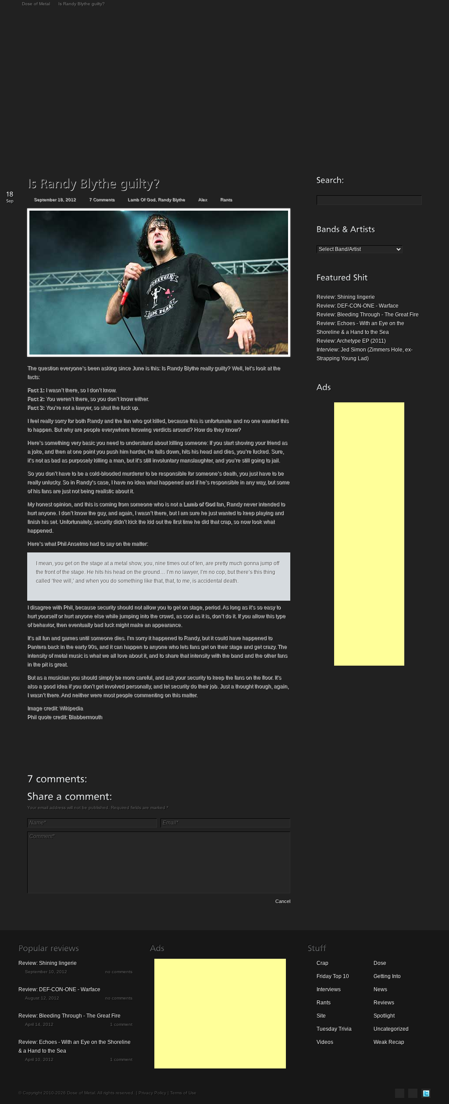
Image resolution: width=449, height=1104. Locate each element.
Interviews (329, 989)
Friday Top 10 (333, 976)
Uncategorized (391, 1029)
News (380, 989)
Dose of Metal (36, 3)
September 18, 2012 (55, 199)
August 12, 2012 (42, 998)
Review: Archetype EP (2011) (351, 341)
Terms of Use (183, 1092)
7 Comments (101, 199)
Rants (226, 199)
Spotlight (384, 1016)
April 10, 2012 (39, 1059)
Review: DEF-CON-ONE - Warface (358, 306)
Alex (202, 199)
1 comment (121, 1024)
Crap (322, 963)
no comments (118, 971)
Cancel (282, 901)
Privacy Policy (152, 1092)
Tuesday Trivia (334, 1029)
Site (321, 1016)
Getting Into (387, 976)
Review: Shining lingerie (346, 297)
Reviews (384, 1003)
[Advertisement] (369, 534)
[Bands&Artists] (346, 229)
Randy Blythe (171, 199)
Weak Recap (389, 1042)
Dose (380, 963)
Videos (325, 1042)
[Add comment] (52, 902)
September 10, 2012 (46, 971)
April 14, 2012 (39, 1024)
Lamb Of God (141, 199)
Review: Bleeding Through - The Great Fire (368, 315)
